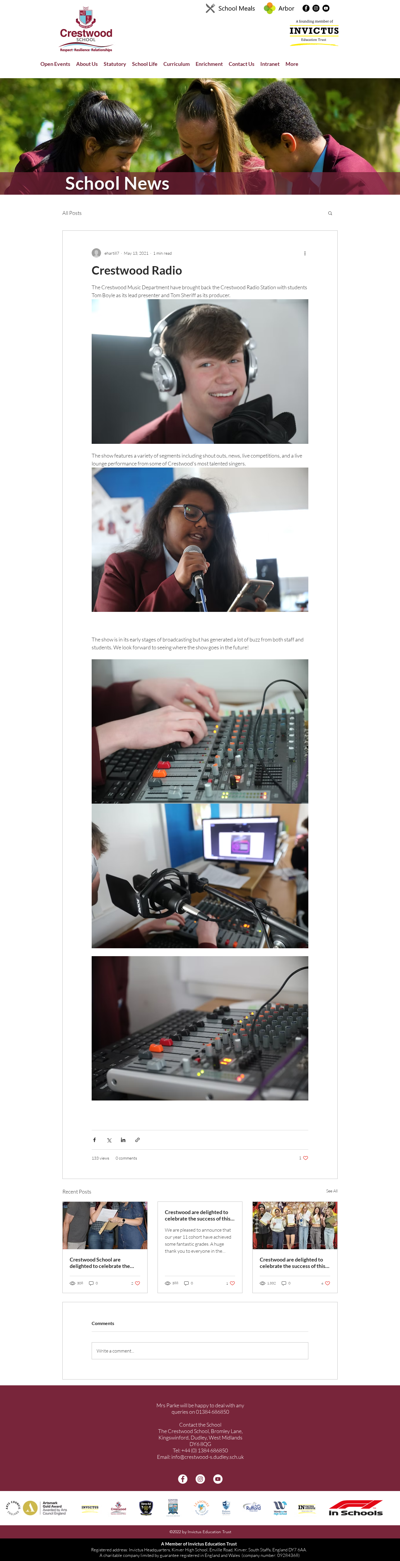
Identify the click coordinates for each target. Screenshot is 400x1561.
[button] (314, 696)
